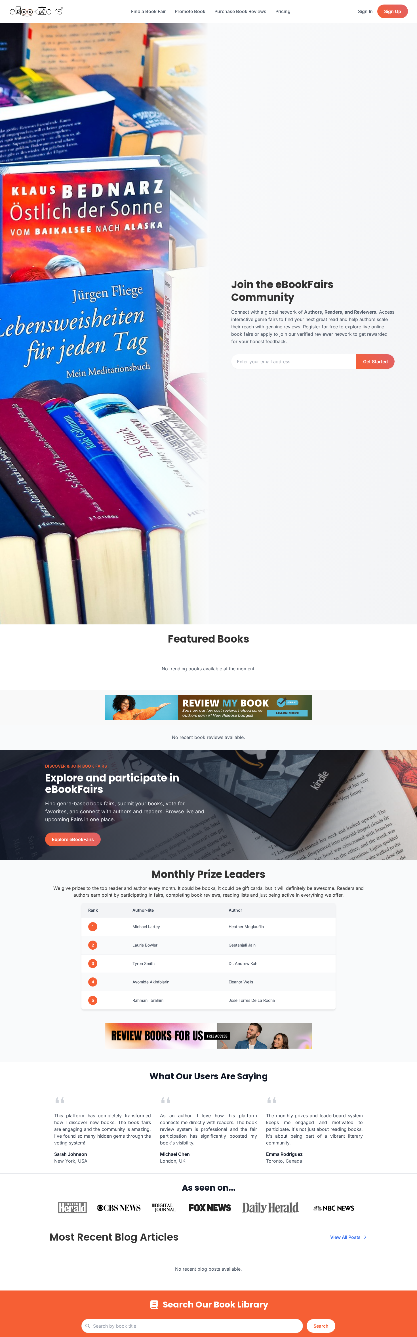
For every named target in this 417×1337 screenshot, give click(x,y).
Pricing (282, 11)
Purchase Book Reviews (240, 11)
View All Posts (345, 1237)
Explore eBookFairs (73, 839)
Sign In (365, 11)
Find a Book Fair (148, 11)
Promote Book (190, 11)
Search (320, 1326)
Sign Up (392, 11)
